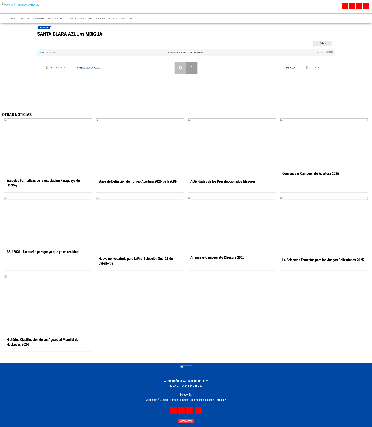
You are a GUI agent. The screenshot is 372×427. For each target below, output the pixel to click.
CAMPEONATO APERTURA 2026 (48, 18)
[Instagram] (352, 6)
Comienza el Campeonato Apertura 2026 (310, 173)
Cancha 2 (321, 53)
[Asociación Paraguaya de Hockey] (4, 18)
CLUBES (113, 18)
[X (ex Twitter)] (359, 6)
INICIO (13, 18)
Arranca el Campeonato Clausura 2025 (217, 257)
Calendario (325, 43)
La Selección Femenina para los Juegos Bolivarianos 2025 (323, 260)
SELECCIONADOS (97, 18)
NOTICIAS (24, 18)
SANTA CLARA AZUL (88, 67)
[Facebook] (345, 6)
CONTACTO (126, 18)
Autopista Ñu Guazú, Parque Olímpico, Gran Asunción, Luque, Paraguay (186, 400)
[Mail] (366, 6)
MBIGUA (290, 67)
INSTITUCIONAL (75, 18)
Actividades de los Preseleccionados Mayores (222, 181)
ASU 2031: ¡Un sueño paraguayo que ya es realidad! (43, 252)
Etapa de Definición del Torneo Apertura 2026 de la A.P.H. (138, 181)
